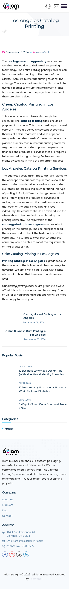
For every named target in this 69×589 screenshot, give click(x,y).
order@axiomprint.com (28, 541)
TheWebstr (36, 579)
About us (7, 499)
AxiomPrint (42, 52)
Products (7, 505)
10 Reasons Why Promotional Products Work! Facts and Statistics (42, 389)
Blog (4, 510)
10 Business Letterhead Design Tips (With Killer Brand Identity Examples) (42, 372)
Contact (7, 516)
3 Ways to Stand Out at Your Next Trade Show (43, 406)
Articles (9, 428)
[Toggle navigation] (64, 6)
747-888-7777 (25, 546)
